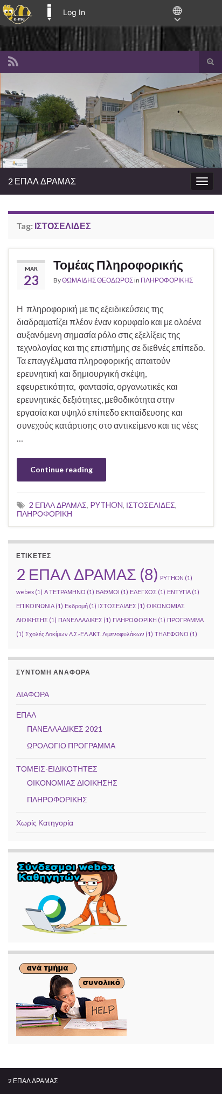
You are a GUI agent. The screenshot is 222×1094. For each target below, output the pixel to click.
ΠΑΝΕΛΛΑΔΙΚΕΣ (84, 619)
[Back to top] (197, 1069)
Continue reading (61, 469)
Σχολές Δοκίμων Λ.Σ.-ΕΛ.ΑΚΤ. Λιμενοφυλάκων (89, 633)
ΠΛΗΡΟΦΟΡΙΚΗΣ (167, 280)
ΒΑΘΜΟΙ (112, 591)
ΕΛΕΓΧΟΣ (147, 591)
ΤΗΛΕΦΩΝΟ (176, 633)
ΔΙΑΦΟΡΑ (32, 694)
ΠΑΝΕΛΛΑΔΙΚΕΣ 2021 (64, 728)
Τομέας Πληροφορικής (118, 264)
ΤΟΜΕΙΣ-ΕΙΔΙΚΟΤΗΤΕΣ (57, 768)
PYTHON (106, 505)
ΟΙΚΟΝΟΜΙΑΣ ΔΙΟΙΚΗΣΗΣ (72, 782)
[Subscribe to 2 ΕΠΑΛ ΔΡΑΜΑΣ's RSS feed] (13, 59)
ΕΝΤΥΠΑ (183, 591)
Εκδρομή (80, 605)
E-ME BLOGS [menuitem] (49, 12)
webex (29, 591)
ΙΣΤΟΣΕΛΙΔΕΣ (150, 505)
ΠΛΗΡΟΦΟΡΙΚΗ (44, 513)
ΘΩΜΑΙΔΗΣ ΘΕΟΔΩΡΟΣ (97, 280)
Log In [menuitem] (74, 12)
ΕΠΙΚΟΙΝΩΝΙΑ (39, 605)
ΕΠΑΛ (26, 714)
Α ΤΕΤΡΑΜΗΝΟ (69, 591)
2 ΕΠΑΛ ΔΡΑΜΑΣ (42, 181)
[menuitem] (17, 12)
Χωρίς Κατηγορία (44, 822)
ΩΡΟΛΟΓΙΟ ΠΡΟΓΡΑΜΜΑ (71, 745)
